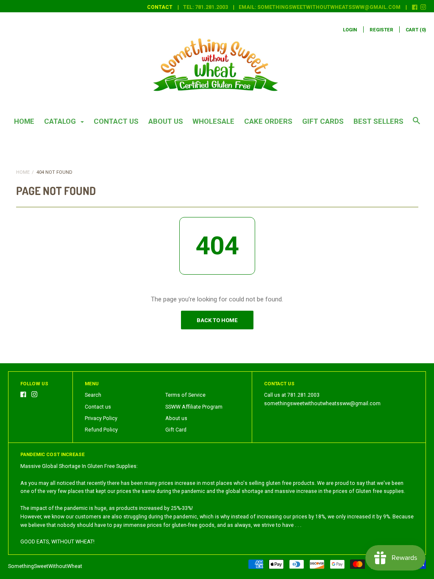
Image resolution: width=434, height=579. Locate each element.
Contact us (116, 121)
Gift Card (175, 430)
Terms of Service (185, 395)
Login (350, 30)
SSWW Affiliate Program (194, 407)
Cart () (416, 30)
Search (93, 395)
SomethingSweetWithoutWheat (45, 566)
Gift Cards (323, 121)
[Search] (416, 124)
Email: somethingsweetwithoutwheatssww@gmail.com (320, 7)
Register (381, 30)
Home (24, 121)
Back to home (217, 320)
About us (165, 121)
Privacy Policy (101, 418)
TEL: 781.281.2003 (205, 7)
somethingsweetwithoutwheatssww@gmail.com (322, 403)
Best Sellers (378, 121)
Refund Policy (101, 430)
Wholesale (213, 121)
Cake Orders (268, 121)
